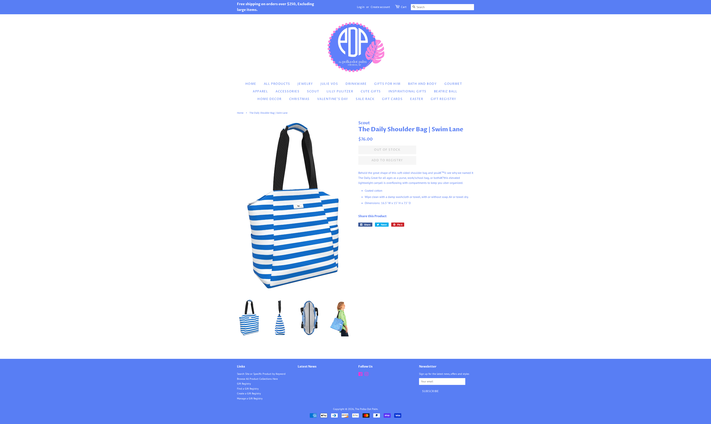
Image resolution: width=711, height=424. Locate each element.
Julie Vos (329, 84)
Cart (404, 7)
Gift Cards (392, 99)
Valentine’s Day (332, 99)
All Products (277, 84)
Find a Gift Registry (248, 388)
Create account (380, 7)
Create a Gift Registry (249, 393)
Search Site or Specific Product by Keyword (261, 373)
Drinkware (356, 84)
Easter (416, 99)
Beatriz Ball (445, 91)
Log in (361, 7)
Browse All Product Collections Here (257, 378)
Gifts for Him (387, 84)
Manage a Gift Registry (250, 398)
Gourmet (453, 84)
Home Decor (269, 99)
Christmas (299, 99)
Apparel (260, 91)
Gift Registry (443, 99)
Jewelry (305, 84)
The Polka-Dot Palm (366, 409)
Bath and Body (422, 84)
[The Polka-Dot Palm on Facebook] (360, 374)
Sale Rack (365, 99)
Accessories (288, 91)
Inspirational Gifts (407, 91)
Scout (313, 91)
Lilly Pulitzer (340, 91)
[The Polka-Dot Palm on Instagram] (366, 374)
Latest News (307, 367)
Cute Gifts (371, 91)
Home (250, 84)
